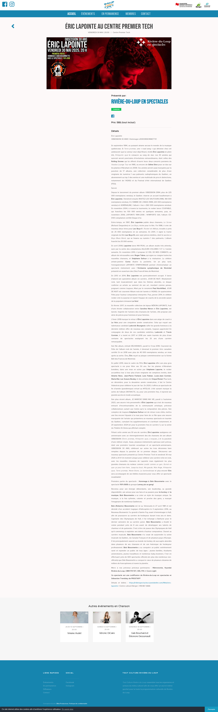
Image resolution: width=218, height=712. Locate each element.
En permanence (110, 14)
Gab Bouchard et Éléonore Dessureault (139, 635)
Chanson (116, 109)
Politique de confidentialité (78, 704)
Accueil (71, 14)
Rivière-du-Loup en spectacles (139, 101)
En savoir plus (67, 709)
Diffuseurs (47, 689)
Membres (131, 14)
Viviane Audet (74, 633)
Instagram (70, 686)
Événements (88, 14)
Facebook (70, 682)
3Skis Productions (62, 704)
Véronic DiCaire (107, 633)
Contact (146, 14)
